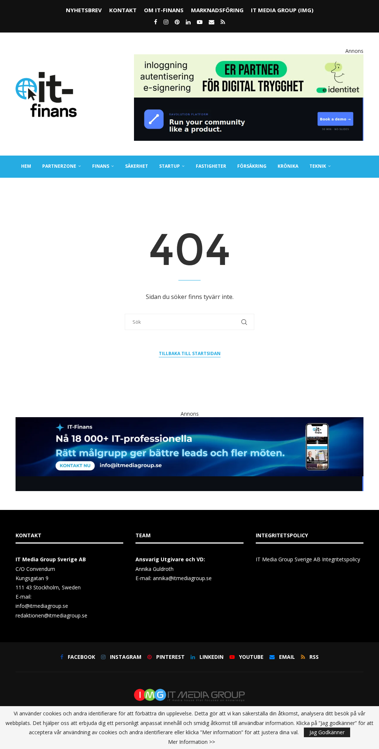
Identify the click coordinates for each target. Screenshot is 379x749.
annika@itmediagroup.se (182, 578)
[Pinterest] (177, 21)
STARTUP (169, 166)
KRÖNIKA (288, 166)
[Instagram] (166, 21)
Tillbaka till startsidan (190, 353)
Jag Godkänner (327, 732)
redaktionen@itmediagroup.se (51, 615)
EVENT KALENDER (96, 188)
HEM (26, 166)
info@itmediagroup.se (42, 605)
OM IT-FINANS (164, 10)
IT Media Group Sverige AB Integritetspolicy (308, 559)
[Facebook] (155, 21)
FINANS (100, 166)
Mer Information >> (191, 742)
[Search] (359, 210)
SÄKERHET (136, 166)
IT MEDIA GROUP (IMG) (282, 10)
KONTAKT (123, 10)
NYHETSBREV (84, 10)
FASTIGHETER (211, 166)
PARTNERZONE (59, 166)
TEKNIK (317, 166)
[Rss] (223, 21)
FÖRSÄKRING (251, 166)
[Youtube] (199, 21)
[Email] (211, 21)
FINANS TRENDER (40, 188)
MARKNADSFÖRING (217, 10)
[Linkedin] (188, 21)
